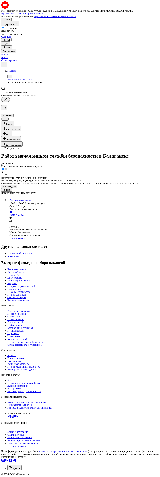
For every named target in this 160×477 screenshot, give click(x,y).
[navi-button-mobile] (4, 64)
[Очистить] (5, 99)
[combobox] (15, 92)
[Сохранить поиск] (4, 107)
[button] (4, 54)
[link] (6, 47)
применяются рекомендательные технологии (63, 451)
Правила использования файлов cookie (55, 16)
